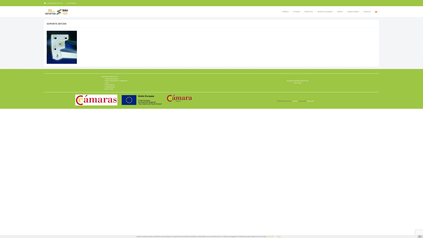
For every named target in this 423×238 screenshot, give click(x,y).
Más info (271, 236)
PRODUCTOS (308, 12)
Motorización (109, 89)
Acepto (278, 236)
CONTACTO (367, 12)
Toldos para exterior (111, 79)
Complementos (110, 87)
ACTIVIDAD (296, 12)
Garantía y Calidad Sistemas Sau (297, 81)
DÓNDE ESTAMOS (353, 12)
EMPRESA (285, 12)
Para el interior (110, 85)
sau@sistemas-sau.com (55, 3)
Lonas (107, 83)
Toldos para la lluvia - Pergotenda (116, 81)
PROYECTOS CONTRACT (325, 12)
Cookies (295, 101)
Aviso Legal (297, 83)
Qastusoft (310, 101)
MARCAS (340, 12)
